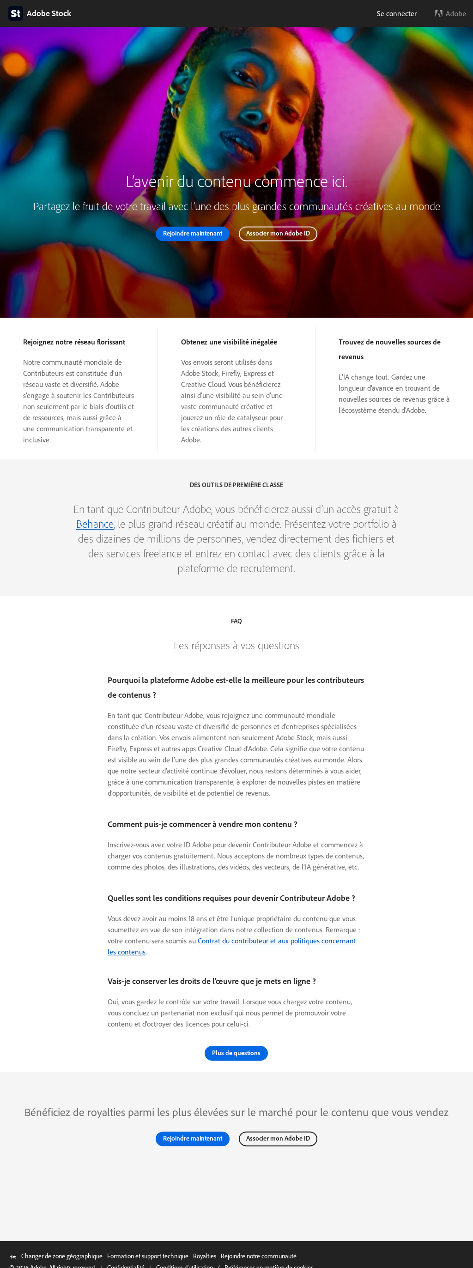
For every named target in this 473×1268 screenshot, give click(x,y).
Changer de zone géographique (62, 1256)
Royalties (204, 1256)
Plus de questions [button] (236, 1053)
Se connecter (397, 13)
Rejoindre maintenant (192, 233)
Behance (95, 524)
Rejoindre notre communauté (259, 1256)
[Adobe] (450, 13)
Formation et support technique (147, 1256)
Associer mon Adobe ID (278, 233)
